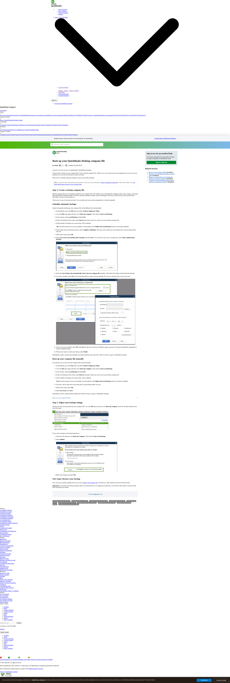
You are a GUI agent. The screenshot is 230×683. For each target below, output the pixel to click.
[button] (115, 110)
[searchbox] (76, 144)
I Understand (204, 680)
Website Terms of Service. (35, 668)
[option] (117, 635)
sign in (96, 494)
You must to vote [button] (95, 494)
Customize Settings (221, 680)
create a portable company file (109, 182)
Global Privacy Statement (38, 680)
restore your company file (90, 482)
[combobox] (73, 144)
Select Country (4, 632)
